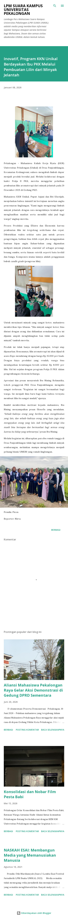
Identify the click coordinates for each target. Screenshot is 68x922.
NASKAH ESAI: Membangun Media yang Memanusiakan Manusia (30, 855)
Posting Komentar (27, 729)
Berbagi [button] (55, 529)
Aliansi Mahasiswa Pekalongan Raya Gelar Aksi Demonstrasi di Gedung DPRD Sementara (33, 690)
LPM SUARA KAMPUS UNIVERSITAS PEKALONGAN (23, 9)
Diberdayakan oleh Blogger (36, 913)
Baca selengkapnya (52, 729)
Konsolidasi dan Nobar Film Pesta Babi (30, 794)
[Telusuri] (55, 6)
